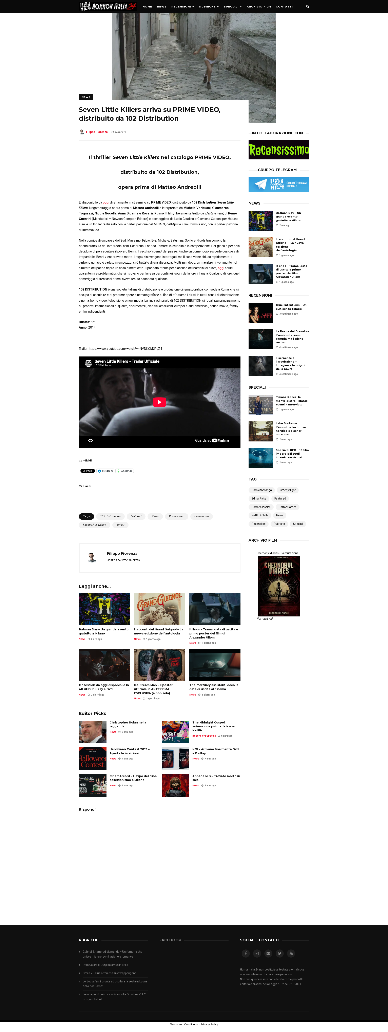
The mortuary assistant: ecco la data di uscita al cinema (213, 687)
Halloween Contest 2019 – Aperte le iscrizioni (130, 751)
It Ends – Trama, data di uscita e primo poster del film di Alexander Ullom (213, 633)
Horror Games (287, 507)
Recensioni (181, 6)
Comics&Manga (262, 490)
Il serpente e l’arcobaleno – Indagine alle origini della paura (290, 363)
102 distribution (110, 516)
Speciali (231, 6)
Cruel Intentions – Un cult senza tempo (291, 306)
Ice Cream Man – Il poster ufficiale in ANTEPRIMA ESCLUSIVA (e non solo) (153, 689)
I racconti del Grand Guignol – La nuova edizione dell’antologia (158, 631)
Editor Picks (259, 498)
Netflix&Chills (260, 515)
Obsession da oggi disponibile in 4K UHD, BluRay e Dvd (104, 687)
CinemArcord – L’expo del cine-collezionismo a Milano (133, 778)
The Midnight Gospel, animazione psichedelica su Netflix (213, 726)
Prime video (176, 516)
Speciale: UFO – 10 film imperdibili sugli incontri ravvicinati (292, 453)
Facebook (170, 940)
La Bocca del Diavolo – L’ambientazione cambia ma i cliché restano (292, 337)
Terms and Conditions (184, 1024)
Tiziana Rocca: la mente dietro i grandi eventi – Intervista (292, 400)
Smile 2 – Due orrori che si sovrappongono (109, 973)
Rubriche (207, 6)
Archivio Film (259, 6)
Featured (280, 498)
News (162, 6)
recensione (201, 516)
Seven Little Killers (94, 524)
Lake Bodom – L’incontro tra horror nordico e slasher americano (291, 429)
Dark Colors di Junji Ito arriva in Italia (105, 964)
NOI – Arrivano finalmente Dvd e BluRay (215, 751)
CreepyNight (288, 490)
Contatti (284, 6)
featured (136, 516)
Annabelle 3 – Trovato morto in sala (216, 778)
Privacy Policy (209, 1024)
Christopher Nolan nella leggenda (128, 724)
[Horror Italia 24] (108, 12)
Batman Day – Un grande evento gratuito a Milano (104, 631)
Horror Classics (261, 507)
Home (147, 6)
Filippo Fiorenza (97, 132)
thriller (120, 524)
